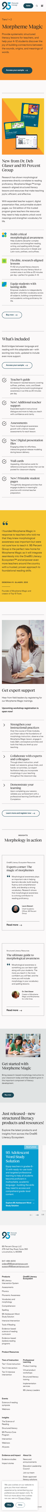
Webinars (6, 1409)
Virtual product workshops (29, 1371)
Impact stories (8, 1463)
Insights (5, 1418)
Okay (9, 1505)
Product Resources (10, 1352)
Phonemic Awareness (11, 1295)
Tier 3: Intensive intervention (8, 1373)
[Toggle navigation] (42, 5)
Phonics (5, 1291)
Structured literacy (9, 1428)
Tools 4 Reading (8, 1325)
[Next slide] (37, 1215)
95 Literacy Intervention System (10, 1282)
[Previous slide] (31, 1215)
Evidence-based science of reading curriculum (9, 1331)
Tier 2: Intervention (9, 1368)
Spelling (5, 1310)
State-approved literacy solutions (30, 1478)
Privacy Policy (24, 1498)
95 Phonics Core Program (9, 1434)
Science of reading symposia (10, 1404)
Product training (29, 1366)
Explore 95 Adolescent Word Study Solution (18, 1204)
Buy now (10, 315)
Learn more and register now (18, 813)
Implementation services (29, 1385)
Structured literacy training (30, 1378)
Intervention (7, 1439)
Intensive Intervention (11, 1321)
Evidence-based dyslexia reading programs (9, 1341)
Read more (12, 925)
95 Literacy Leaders (31, 1390)
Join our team (28, 1473)
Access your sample (15, 70)
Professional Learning (28, 1361)
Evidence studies (9, 1459)
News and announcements (30, 1461)
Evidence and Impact (11, 1455)
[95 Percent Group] (10, 6)
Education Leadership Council (32, 1467)
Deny (20, 1505)
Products (6, 1277)
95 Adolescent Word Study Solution (10, 1315)
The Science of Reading (8, 1423)
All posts (5, 1447)
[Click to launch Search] (37, 6)
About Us (27, 1455)
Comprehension (8, 1306)
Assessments (7, 1287)
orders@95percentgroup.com (15, 1264)
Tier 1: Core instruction (11, 1364)
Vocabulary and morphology (8, 1301)
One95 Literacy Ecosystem (30, 1278)
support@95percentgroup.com (15, 1267)
